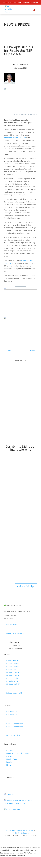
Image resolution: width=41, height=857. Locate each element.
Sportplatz (14, 642)
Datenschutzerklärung (25, 830)
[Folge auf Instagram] (10, 784)
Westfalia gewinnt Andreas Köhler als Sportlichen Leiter (20, 549)
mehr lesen (8, 489)
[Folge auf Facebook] (6, 784)
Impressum (10, 830)
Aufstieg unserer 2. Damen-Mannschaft (16, 461)
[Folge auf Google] (15, 784)
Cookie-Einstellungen (21, 833)
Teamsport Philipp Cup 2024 (15, 138)
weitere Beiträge (25, 586)
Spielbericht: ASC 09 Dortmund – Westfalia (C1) (18, 506)
